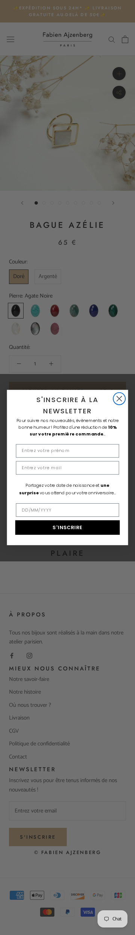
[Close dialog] (119, 398)
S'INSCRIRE (67, 527)
